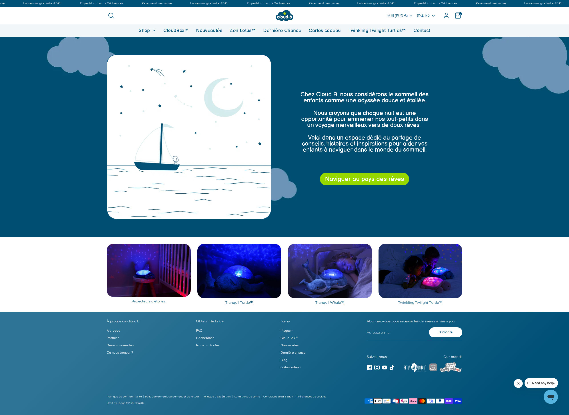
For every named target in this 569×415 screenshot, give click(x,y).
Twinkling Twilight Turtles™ (377, 30)
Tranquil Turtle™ (239, 302)
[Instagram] (377, 367)
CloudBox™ (175, 30)
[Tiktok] (392, 367)
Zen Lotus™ (243, 30)
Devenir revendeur (121, 345)
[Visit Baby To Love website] (451, 368)
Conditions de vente (247, 396)
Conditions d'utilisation (278, 396)
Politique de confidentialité (124, 396)
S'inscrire (446, 332)
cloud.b (139, 403)
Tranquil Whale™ (329, 302)
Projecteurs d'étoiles (149, 301)
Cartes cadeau (325, 30)
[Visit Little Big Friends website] (433, 368)
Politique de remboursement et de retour (172, 396)
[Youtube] (384, 367)
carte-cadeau (290, 367)
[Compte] (446, 15)
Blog (283, 360)
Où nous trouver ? (120, 353)
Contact (421, 30)
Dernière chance (293, 353)
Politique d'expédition (216, 396)
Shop (145, 30)
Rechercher (205, 338)
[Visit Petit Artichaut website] (415, 368)
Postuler (113, 338)
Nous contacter (207, 345)
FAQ (199, 331)
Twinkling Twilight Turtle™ (420, 302)
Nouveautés (209, 30)
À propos (113, 331)
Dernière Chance (282, 30)
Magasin (286, 331)
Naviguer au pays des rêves (364, 179)
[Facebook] (369, 367)
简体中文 (423, 16)
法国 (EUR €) (397, 16)
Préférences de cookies (311, 396)
